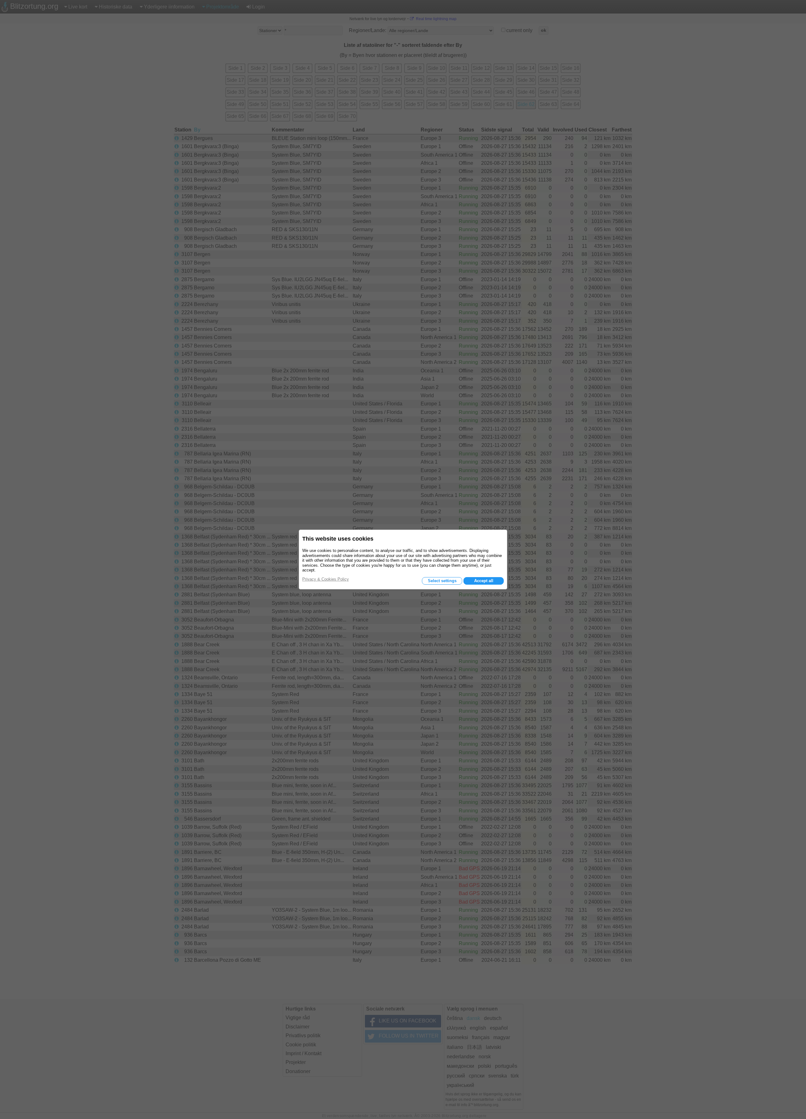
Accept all (483, 580)
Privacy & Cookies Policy (325, 579)
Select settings (442, 580)
